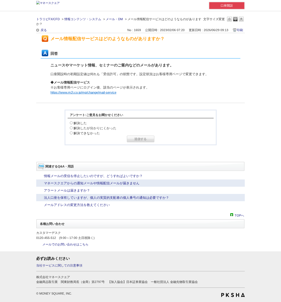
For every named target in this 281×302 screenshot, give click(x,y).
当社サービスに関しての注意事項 (59, 265)
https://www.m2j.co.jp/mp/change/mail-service (83, 92)
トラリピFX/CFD (48, 19)
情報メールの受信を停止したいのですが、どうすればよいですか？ (93, 176)
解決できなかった (87, 133)
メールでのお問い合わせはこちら (65, 244)
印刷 (240, 30)
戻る (44, 30)
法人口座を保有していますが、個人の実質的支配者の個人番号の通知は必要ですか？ (106, 197)
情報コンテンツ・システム (82, 19)
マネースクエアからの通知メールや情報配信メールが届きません (91, 183)
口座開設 (227, 5)
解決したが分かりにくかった (95, 128)
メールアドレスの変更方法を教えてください (77, 205)
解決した (80, 123)
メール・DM (114, 19)
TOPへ (239, 215)
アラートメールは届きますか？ (67, 190)
